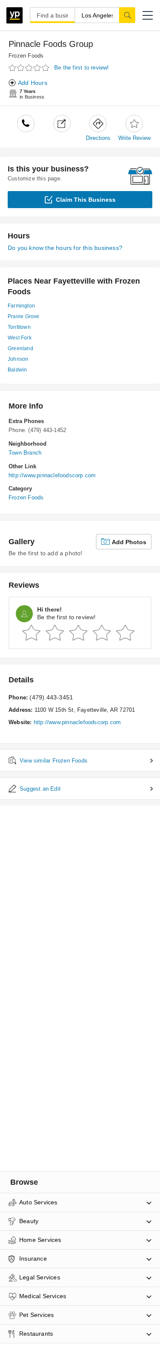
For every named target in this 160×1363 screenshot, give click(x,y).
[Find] (127, 15)
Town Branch (25, 453)
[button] (148, 15)
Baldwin (17, 370)
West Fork (20, 338)
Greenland (20, 348)
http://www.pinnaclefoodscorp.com (52, 475)
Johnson (18, 359)
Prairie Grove (24, 316)
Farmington (21, 306)
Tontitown (19, 327)
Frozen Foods (26, 55)
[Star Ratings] (30, 68)
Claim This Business (86, 199)
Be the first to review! (81, 67)
